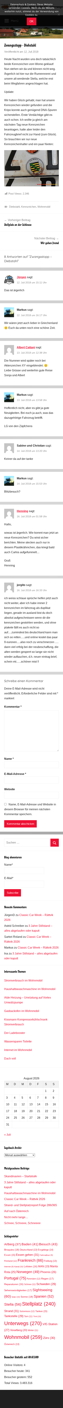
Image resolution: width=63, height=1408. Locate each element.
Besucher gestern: (15, 1377)
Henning (22, 511)
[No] (58, 14)
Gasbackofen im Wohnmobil (21, 1010)
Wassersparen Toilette (18, 1041)
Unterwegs (23, 1323)
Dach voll (10, 1058)
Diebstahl (14, 206)
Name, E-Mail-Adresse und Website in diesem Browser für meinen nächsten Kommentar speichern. (30, 809)
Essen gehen (27, 1254)
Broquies (11, 1249)
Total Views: (12, 1383)
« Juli (7, 1134)
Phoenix (48, 1272)
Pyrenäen (33, 1279)
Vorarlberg (18, 1330)
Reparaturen (13, 1284)
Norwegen (28, 1272)
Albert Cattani (26, 347)
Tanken (41, 1311)
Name (9, 758)
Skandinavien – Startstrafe (20, 1176)
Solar (16, 1297)
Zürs (49, 1338)
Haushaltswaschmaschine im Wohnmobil (29, 989)
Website (9, 789)
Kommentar (13, 706)
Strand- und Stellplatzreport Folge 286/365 (30, 1205)
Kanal (18, 1267)
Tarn (28, 1316)
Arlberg (12, 1244)
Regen (47, 1278)
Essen (9, 1255)
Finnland (10, 1261)
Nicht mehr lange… (16, 1217)
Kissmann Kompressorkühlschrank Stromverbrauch (25, 1022)
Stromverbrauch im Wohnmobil (23, 980)
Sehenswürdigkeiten (18, 1290)
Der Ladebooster (14, 1032)
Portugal (15, 1278)
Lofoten (30, 1266)
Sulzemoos (27, 1311)
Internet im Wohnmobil (18, 1050)
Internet (9, 1267)
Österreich (11, 1344)
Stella (12, 1304)
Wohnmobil (43, 206)
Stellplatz (39, 1304)
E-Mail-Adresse (15, 773)
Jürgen (21, 277)
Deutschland (28, 1250)
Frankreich (30, 1260)
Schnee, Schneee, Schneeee (22, 1223)
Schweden (46, 1284)
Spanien (44, 1296)
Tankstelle (13, 1316)
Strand (11, 1311)
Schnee (30, 1284)
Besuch (48, 1244)
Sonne (27, 1296)
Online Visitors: (14, 1365)
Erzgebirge (45, 1249)
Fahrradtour (46, 1255)
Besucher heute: (14, 1371)
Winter (33, 1330)
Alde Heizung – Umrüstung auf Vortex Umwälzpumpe (27, 1000)
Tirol (37, 1316)
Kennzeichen (28, 206)
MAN (43, 1266)
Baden (30, 1244)
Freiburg (50, 1261)
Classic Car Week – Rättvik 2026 (38, 947)
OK (32, 21)
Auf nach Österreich (16, 1211)
